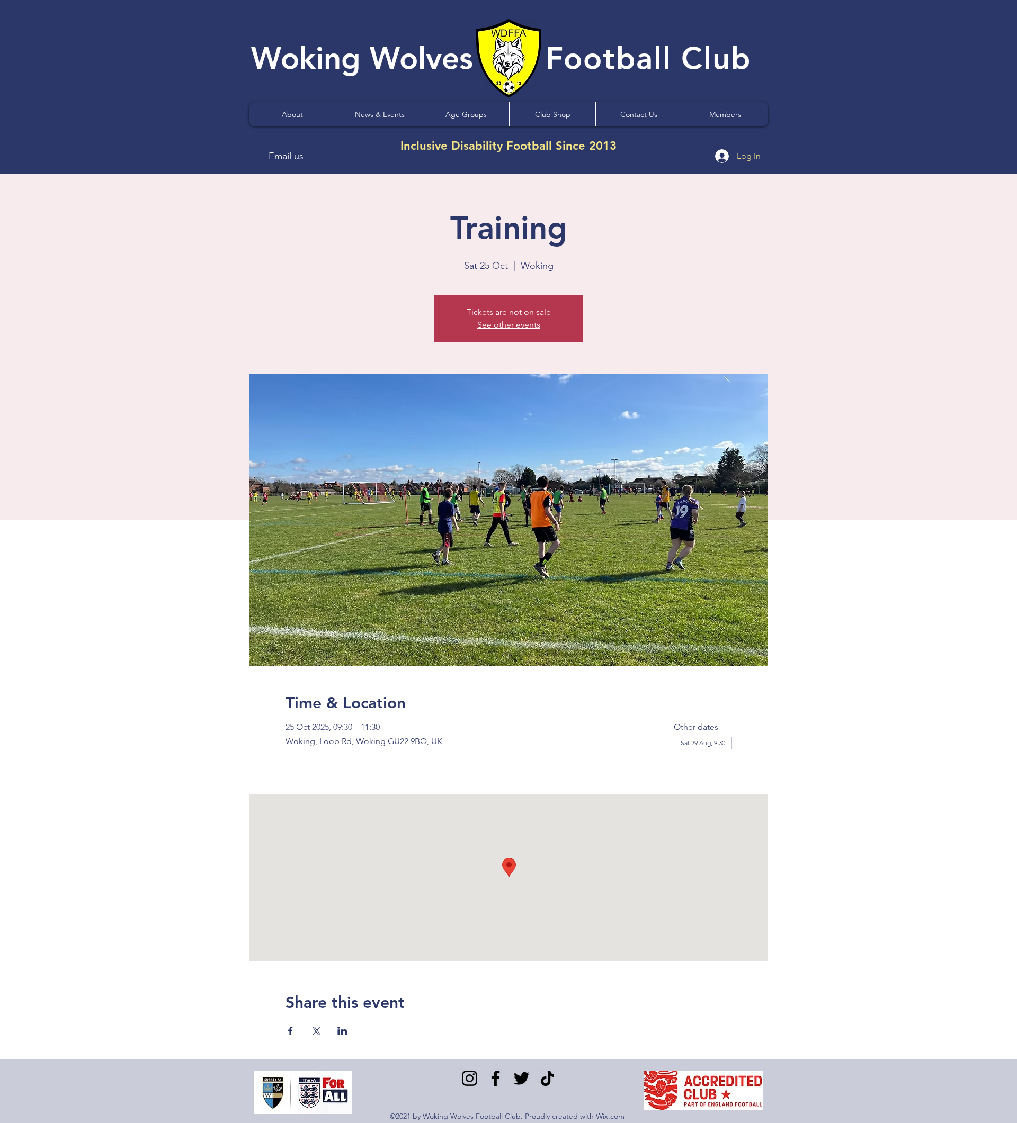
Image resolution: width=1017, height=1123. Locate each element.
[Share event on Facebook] (291, 1031)
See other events (508, 325)
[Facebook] (495, 1078)
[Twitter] (521, 1078)
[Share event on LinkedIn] (342, 1031)
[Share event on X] (316, 1031)
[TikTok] (547, 1078)
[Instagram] (469, 1078)
